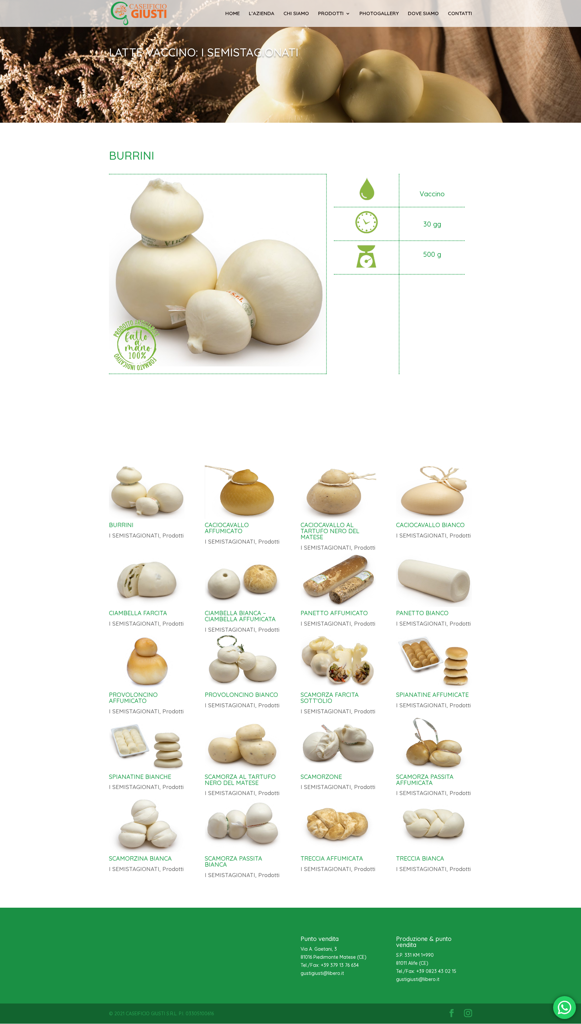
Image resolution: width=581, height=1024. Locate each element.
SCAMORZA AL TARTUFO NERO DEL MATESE (240, 780)
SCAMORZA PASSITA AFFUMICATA (425, 780)
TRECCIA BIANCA (420, 858)
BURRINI (121, 525)
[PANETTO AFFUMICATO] (338, 580)
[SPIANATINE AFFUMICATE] (434, 661)
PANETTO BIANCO (422, 613)
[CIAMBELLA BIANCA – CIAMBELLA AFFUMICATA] (242, 580)
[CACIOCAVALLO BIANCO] (434, 492)
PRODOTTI (331, 13)
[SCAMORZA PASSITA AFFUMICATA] (434, 744)
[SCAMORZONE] (338, 744)
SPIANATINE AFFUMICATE (432, 695)
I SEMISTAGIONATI (134, 535)
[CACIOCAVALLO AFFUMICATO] (242, 492)
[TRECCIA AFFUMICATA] (338, 825)
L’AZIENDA (261, 13)
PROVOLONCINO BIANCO (241, 695)
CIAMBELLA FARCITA (138, 613)
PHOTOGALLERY (379, 13)
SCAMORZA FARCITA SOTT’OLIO (330, 698)
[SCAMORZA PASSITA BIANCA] (242, 825)
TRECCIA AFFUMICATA (332, 858)
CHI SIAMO (296, 13)
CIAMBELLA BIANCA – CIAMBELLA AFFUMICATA (240, 616)
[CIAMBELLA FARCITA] (147, 580)
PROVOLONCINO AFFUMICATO (133, 698)
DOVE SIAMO (423, 13)
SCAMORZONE (321, 777)
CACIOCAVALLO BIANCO (430, 525)
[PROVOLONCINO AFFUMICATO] (147, 661)
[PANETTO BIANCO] (434, 580)
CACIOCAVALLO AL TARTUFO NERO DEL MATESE (330, 531)
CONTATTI (460, 13)
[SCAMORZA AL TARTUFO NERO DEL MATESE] (242, 744)
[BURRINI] (147, 492)
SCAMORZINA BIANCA (140, 858)
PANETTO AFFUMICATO (334, 613)
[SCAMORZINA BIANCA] (147, 825)
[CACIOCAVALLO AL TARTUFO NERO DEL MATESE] (338, 492)
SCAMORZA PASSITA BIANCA (233, 861)
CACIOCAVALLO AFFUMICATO (227, 528)
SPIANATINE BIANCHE (140, 777)
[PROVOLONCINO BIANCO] (242, 661)
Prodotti (173, 535)
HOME (232, 13)
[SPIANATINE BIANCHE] (147, 744)
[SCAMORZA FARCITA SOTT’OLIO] (338, 661)
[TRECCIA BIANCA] (434, 825)
